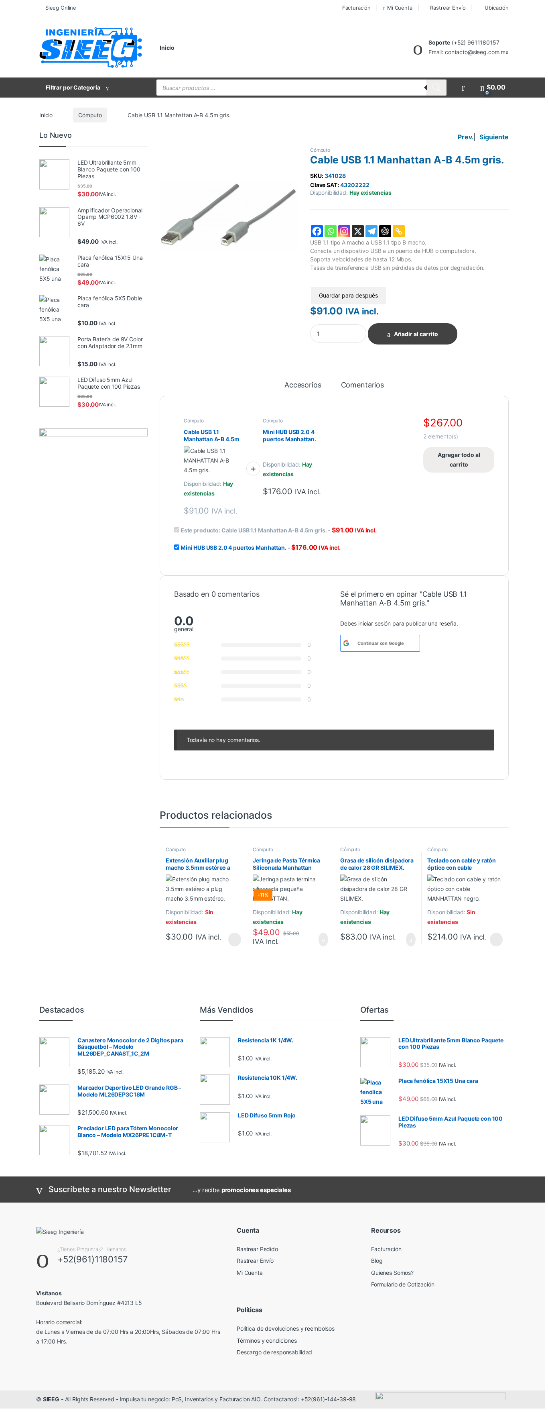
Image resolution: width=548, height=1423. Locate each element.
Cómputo (90, 115)
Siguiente (494, 137)
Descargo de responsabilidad (274, 1352)
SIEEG (51, 1399)
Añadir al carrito (416, 333)
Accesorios (302, 385)
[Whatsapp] (331, 231)
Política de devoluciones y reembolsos (286, 1328)
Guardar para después (348, 295)
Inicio (167, 47)
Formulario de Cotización (402, 1284)
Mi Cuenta (399, 7)
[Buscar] (436, 88)
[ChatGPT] (385, 231)
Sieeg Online (60, 7)
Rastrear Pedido (257, 1249)
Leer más (234, 939)
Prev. (465, 137)
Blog (376, 1260)
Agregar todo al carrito (459, 459)
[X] (358, 231)
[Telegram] (371, 231)
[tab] (302, 388)
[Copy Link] (399, 231)
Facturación (356, 7)
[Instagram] (344, 231)
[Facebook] (317, 231)
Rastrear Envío (447, 7)
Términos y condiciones (267, 1340)
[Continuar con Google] (346, 643)
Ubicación (497, 7)
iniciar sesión (374, 623)
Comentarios (362, 385)
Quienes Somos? (392, 1272)
